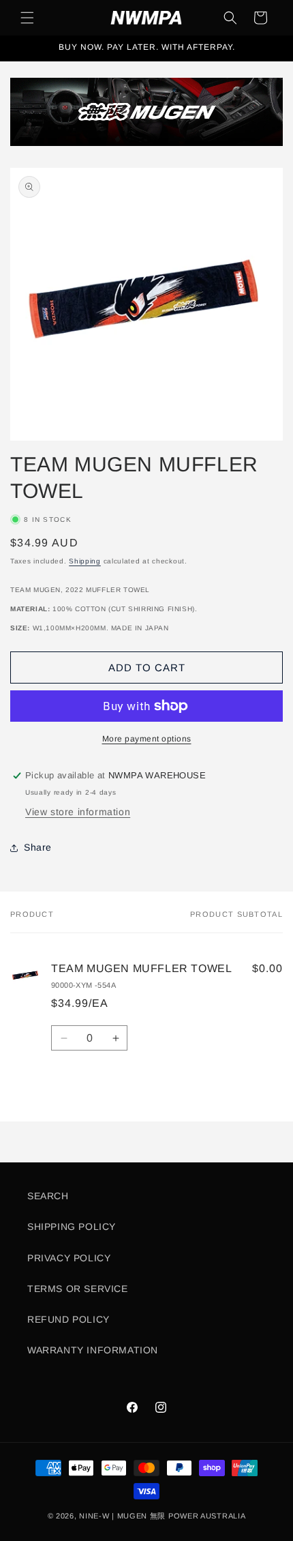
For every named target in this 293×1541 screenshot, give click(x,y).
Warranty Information (92, 1350)
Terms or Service (77, 1288)
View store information (77, 811)
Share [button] (38, 847)
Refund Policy (68, 1319)
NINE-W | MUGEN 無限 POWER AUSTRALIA (162, 1516)
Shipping (85, 561)
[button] (27, 18)
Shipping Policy (71, 1226)
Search (48, 1195)
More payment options (146, 739)
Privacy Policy (68, 1257)
